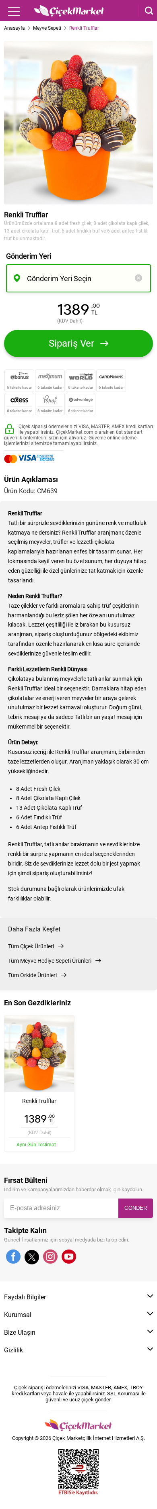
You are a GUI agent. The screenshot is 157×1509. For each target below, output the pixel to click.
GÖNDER (135, 1208)
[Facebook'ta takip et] (13, 1257)
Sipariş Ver (71, 343)
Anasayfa (14, 28)
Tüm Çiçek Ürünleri (31, 946)
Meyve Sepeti (47, 28)
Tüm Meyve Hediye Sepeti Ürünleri (49, 961)
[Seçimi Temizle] (138, 278)
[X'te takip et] (32, 1260)
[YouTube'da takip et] (69, 1257)
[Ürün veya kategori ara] (145, 11)
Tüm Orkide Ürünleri (32, 975)
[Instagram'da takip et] (50, 1257)
